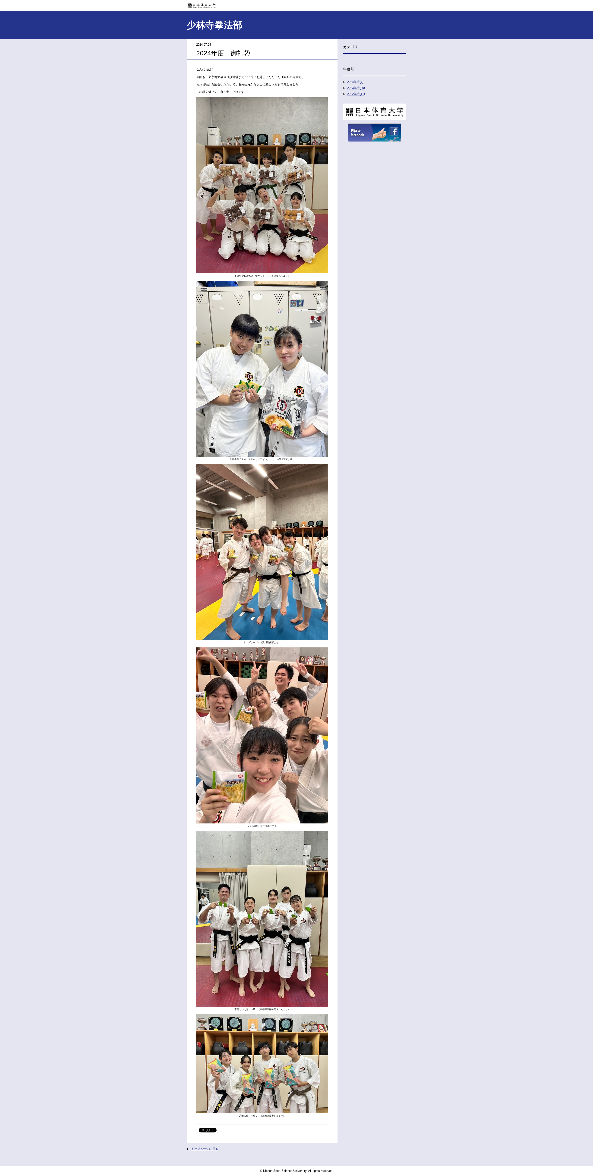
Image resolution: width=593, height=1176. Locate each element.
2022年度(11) (356, 94)
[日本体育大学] (296, 4)
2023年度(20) (356, 88)
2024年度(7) (355, 82)
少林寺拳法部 (214, 25)
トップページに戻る (204, 1149)
